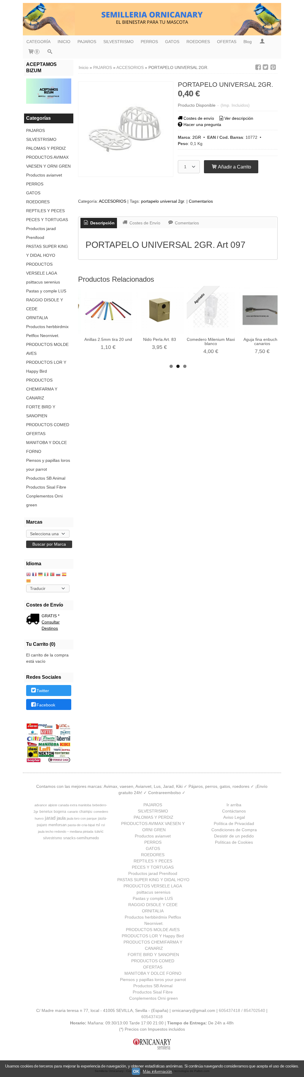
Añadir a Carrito (234, 166)
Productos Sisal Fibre (46, 487)
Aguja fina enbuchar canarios (262, 341)
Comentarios (201, 201)
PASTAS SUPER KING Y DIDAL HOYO (47, 251)
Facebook (46, 705)
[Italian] (46, 575)
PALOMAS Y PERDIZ (46, 148)
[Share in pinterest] (273, 67)
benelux (46, 812)
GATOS (172, 41)
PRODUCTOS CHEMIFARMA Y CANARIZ (41, 389)
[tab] (98, 223)
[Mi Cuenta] (262, 42)
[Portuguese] (52, 575)
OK (136, 1071)
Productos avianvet (44, 175)
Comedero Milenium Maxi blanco (211, 341)
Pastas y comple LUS (46, 291)
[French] (34, 575)
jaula (61, 818)
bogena (60, 812)
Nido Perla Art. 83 (159, 339)
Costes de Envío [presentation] (144, 223)
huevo (39, 818)
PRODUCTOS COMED (47, 424)
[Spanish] (64, 575)
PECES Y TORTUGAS (47, 219)
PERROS (149, 41)
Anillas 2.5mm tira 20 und (108, 339)
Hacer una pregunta (202, 124)
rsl (98, 825)
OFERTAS (226, 41)
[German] (40, 575)
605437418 (152, 1016)
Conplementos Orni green (44, 500)
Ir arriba (234, 804)
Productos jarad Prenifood (41, 233)
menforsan (57, 825)
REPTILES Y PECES (45, 210)
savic (99, 831)
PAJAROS (86, 41)
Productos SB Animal (45, 478)
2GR (196, 137)
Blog (247, 41)
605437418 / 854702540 (242, 1010)
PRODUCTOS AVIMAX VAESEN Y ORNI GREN (48, 162)
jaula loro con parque (82, 818)
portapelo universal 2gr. (163, 201)
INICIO (64, 41)
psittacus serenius (43, 282)
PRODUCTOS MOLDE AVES (47, 349)
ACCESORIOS (112, 201)
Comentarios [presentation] (186, 223)
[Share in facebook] (258, 67)
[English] (28, 575)
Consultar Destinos (51, 625)
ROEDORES (198, 41)
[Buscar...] (50, 52)
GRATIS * (50, 615)
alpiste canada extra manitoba (69, 805)
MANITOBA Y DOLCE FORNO (46, 447)
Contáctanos (234, 811)
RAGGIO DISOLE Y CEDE (44, 304)
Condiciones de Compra (234, 829)
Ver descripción (238, 118)
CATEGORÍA (38, 41)
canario (72, 811)
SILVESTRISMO (118, 41)
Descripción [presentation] (102, 223)
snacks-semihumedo (81, 838)
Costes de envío (198, 118)
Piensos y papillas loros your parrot (48, 465)
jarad (50, 818)
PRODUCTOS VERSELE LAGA (41, 268)
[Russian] (58, 575)
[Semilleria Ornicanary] (152, 19)
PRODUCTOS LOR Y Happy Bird (46, 367)
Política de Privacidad (234, 823)
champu (85, 812)
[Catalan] (29, 581)
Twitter (43, 691)
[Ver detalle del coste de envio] (34, 619)
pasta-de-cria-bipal (81, 825)
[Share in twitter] (266, 67)
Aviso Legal (234, 817)
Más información (157, 1071)
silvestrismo (52, 838)
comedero (101, 811)
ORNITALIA (37, 317)
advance (40, 805)
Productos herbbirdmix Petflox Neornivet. (47, 331)
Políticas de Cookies (234, 842)
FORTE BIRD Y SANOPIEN (40, 411)
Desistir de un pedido (234, 836)
